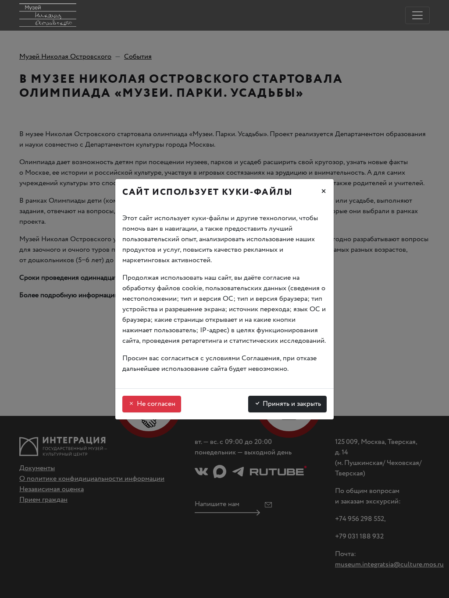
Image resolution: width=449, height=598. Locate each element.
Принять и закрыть (291, 404)
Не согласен (155, 404)
